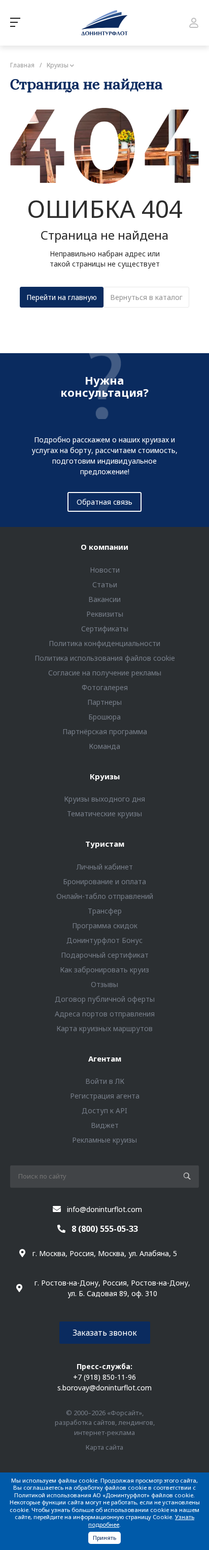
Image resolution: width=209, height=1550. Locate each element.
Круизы (105, 776)
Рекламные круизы (104, 1140)
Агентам (104, 1058)
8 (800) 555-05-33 (105, 1228)
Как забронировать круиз (104, 969)
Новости (105, 570)
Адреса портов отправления (105, 1013)
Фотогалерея (105, 687)
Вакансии (104, 599)
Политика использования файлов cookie (104, 658)
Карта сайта (104, 1447)
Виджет (105, 1125)
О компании (104, 547)
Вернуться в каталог (146, 297)
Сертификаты (104, 628)
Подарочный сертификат (105, 955)
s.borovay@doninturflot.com (104, 1387)
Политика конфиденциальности (104, 643)
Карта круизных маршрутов (104, 1028)
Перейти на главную (61, 297)
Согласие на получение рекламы (104, 672)
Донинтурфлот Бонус (104, 940)
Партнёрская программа (104, 731)
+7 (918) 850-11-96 (104, 1377)
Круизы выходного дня (104, 799)
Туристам (104, 844)
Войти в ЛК (104, 1081)
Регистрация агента (105, 1096)
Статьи (104, 584)
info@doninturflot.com (104, 1209)
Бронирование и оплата (104, 881)
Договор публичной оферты (105, 999)
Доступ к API (104, 1110)
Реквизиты (104, 614)
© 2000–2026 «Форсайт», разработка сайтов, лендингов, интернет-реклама (105, 1422)
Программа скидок (104, 925)
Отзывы (104, 984)
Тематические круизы (104, 813)
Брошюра (104, 717)
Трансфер (105, 911)
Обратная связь (104, 502)
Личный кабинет (105, 867)
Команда (104, 746)
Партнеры (104, 702)
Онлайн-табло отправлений (104, 896)
